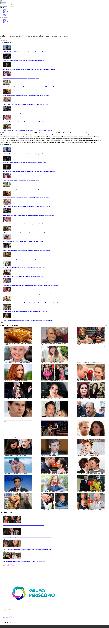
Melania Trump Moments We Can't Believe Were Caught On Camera (90, 491)
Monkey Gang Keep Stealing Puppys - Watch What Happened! (17, 437)
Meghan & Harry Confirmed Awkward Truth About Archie (88, 437)
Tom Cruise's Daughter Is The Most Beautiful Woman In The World (17, 417)
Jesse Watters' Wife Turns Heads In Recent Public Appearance (16, 491)
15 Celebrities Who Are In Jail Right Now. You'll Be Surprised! (16, 380)
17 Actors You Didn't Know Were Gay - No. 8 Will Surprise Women (90, 473)
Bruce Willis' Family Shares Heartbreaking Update (50, 509)
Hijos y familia (5, 11)
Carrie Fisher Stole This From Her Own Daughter (14, 509)
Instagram (4, 15)
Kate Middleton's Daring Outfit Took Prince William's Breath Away (17, 398)
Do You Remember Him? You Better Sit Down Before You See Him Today (90, 418)
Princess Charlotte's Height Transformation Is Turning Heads (52, 491)
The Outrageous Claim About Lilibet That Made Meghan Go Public (90, 509)
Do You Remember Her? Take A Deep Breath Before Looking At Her (18, 362)
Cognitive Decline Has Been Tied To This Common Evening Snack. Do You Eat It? (18, 344)
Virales (4, 12)
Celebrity (4, 9)
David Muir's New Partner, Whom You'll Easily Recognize (52, 417)
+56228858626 (7, 573)
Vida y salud (5, 10)
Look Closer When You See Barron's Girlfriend (50, 455)
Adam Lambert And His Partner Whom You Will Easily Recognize (17, 473)
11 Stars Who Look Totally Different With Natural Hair (51, 398)
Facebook (4, 14)
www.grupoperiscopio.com (5, 574)
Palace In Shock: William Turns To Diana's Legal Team (15, 455)
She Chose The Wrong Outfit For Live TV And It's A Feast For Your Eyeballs (90, 344)
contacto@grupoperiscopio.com (6, 571)
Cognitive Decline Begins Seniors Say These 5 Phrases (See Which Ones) (54, 344)
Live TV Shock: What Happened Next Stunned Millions (51, 437)
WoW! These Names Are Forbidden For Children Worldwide (88, 455)
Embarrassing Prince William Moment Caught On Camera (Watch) (54, 473)
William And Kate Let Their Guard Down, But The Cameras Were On (90, 380)
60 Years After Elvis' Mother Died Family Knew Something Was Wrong (89, 399)
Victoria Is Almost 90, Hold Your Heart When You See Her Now (53, 362)
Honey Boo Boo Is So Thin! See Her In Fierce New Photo (52, 380)
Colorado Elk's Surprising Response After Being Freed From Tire (89, 362)
